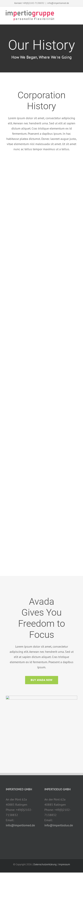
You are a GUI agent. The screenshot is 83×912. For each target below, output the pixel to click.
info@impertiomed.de (58, 3)
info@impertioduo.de (58, 825)
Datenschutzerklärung (45, 864)
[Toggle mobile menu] (75, 14)
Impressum (64, 864)
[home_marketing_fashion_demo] (41, 698)
